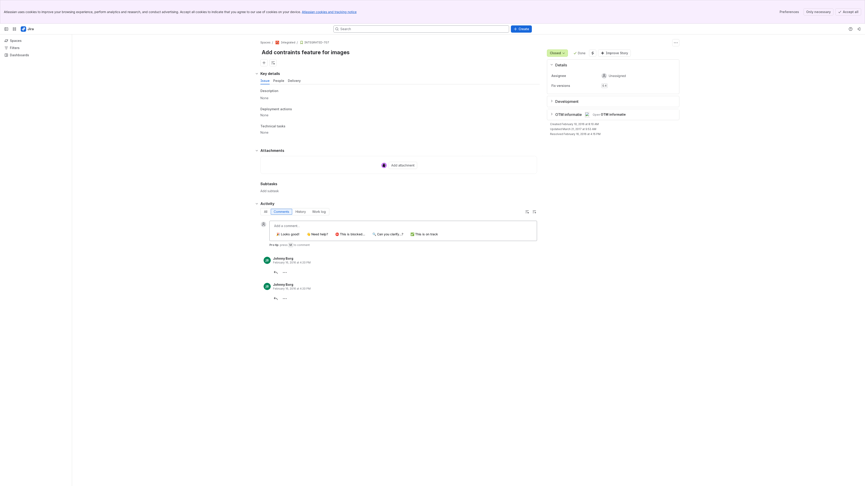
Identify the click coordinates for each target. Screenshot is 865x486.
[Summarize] (527, 211)
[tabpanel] (400, 113)
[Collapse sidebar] (6, 29)
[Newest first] (534, 211)
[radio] (265, 212)
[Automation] (592, 53)
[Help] (850, 29)
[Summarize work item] (273, 62)
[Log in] (858, 29)
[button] (611, 65)
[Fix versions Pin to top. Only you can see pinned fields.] (574, 86)
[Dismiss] (94, 450)
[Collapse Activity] (257, 203)
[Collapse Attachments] (257, 150)
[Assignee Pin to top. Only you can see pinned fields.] (569, 76)
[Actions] (675, 42)
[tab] (265, 80)
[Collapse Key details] (257, 73)
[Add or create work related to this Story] (264, 62)
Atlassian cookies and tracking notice (329, 12)
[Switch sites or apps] (14, 29)
